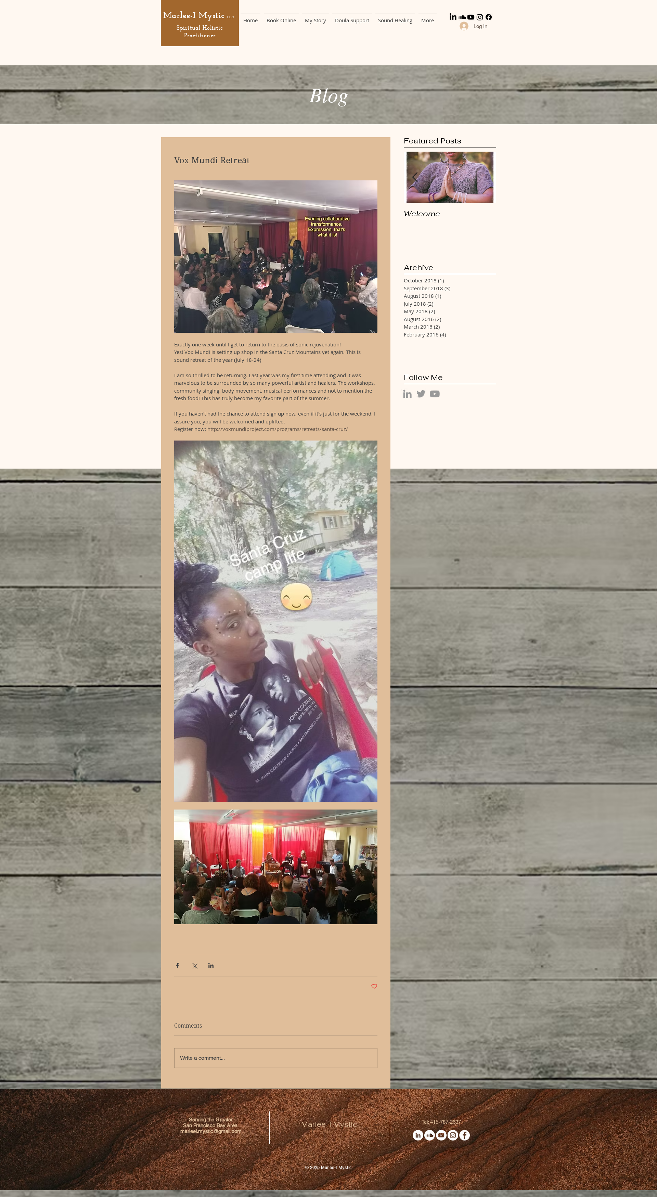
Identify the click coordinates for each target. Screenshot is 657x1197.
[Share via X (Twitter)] (194, 965)
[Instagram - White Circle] (453, 1135)
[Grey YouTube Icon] (435, 394)
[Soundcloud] (462, 17)
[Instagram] (480, 17)
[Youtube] (471, 17)
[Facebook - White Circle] (464, 1135)
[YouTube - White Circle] (441, 1135)
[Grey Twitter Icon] (421, 394)
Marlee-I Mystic (193, 16)
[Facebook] (489, 17)
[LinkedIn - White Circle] (418, 1135)
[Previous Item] (415, 177)
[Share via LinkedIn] (211, 965)
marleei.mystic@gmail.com (211, 1131)
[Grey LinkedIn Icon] (407, 394)
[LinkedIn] (453, 17)
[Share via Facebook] (177, 965)
